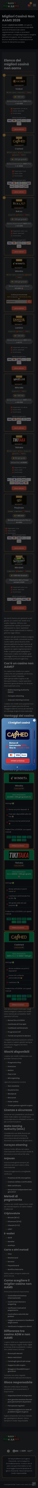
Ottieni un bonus (17, 761)
